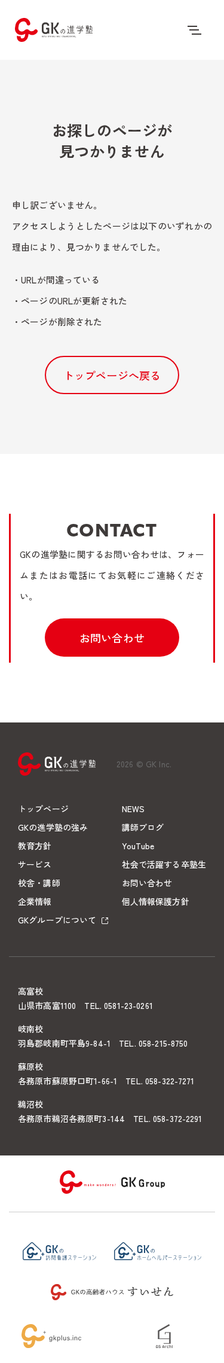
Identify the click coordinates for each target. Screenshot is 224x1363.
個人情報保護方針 (155, 901)
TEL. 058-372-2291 (167, 1118)
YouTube (138, 846)
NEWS (133, 809)
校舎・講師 (39, 883)
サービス (35, 864)
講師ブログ (143, 827)
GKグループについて (57, 920)
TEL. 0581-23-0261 (118, 1005)
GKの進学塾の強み (53, 827)
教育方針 (35, 846)
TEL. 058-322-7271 (159, 1081)
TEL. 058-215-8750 (153, 1043)
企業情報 (35, 901)
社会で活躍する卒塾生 (164, 864)
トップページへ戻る (112, 375)
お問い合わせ (112, 637)
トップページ (43, 809)
